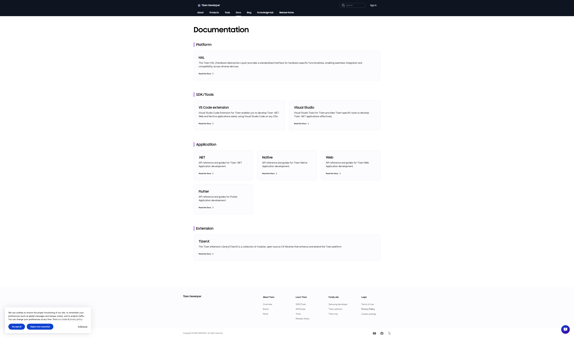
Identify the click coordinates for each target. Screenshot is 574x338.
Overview (267, 304)
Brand (265, 309)
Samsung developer (338, 304)
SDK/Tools (301, 304)
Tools (298, 314)
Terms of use (367, 304)
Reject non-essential (40, 326)
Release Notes (302, 318)
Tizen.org (333, 314)
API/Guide (300, 309)
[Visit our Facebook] (382, 333)
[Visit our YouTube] (374, 333)
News (265, 314)
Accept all (16, 326)
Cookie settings (368, 314)
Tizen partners (335, 309)
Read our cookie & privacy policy (68, 319)
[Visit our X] (389, 333)
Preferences (82, 327)
